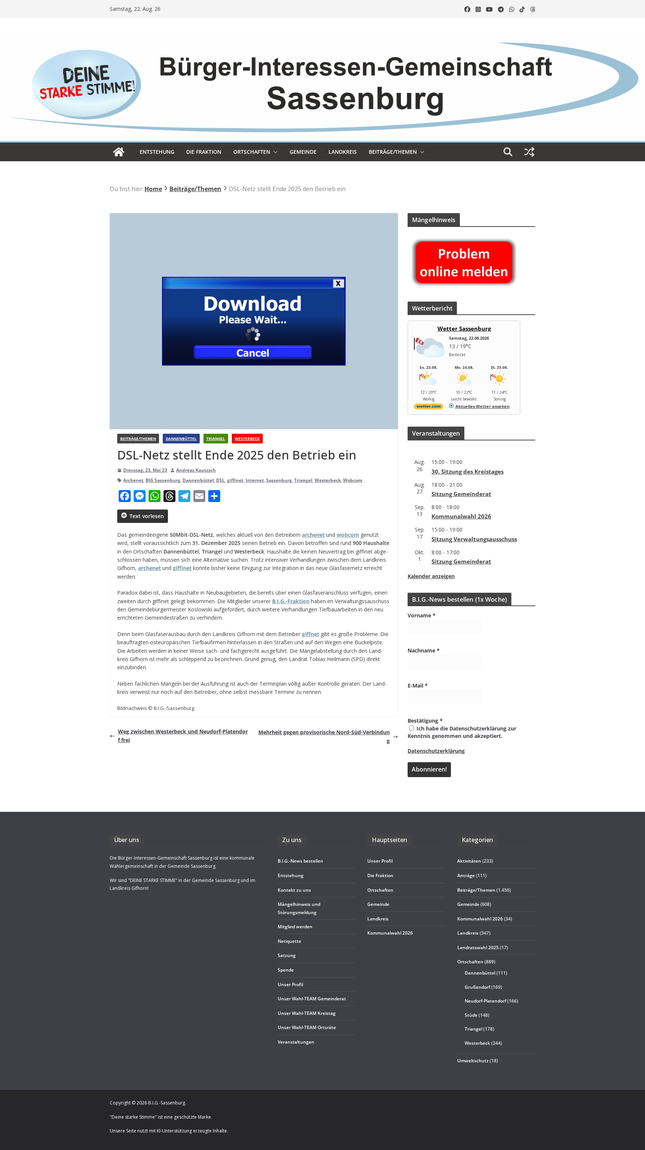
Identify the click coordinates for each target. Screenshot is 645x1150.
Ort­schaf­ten (251, 151)
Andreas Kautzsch (196, 470)
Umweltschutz (473, 1060)
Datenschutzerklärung (436, 750)
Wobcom (352, 480)
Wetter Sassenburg (464, 328)
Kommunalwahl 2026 (480, 919)
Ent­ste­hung (157, 151)
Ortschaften (470, 962)
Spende (286, 970)
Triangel (215, 438)
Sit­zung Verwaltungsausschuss (474, 539)
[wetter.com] (428, 408)
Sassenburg (279, 480)
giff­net (310, 634)
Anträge (466, 875)
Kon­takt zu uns (294, 890)
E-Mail (418, 685)
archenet (313, 534)
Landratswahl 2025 (478, 947)
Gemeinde (303, 151)
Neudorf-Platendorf (485, 1001)
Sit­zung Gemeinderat (461, 494)
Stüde (471, 1015)
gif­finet (182, 567)
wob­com (348, 534)
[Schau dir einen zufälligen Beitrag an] (529, 152)
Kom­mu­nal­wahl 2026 (461, 516)
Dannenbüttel (181, 438)
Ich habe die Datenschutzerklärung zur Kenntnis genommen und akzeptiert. (462, 732)
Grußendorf (477, 987)
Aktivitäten (469, 861)
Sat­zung (287, 955)
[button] (274, 152)
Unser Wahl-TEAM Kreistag (307, 1013)
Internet (255, 480)
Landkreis (468, 933)
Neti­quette (289, 941)
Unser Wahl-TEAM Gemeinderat (312, 998)
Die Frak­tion (203, 151)
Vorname (422, 615)
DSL (220, 480)
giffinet (235, 480)
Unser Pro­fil (290, 984)
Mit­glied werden (295, 926)
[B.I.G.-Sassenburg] (322, 36)
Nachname (424, 650)
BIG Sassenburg (163, 480)
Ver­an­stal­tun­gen (296, 1042)
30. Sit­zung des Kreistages (467, 471)
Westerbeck (247, 438)
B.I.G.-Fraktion (290, 601)
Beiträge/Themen (393, 151)
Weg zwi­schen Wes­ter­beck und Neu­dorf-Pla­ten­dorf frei (183, 735)
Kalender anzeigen (431, 576)
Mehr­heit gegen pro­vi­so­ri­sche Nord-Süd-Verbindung (324, 736)
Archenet (133, 480)
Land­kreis (342, 151)
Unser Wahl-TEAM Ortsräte (307, 1027)
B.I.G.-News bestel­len (300, 861)
